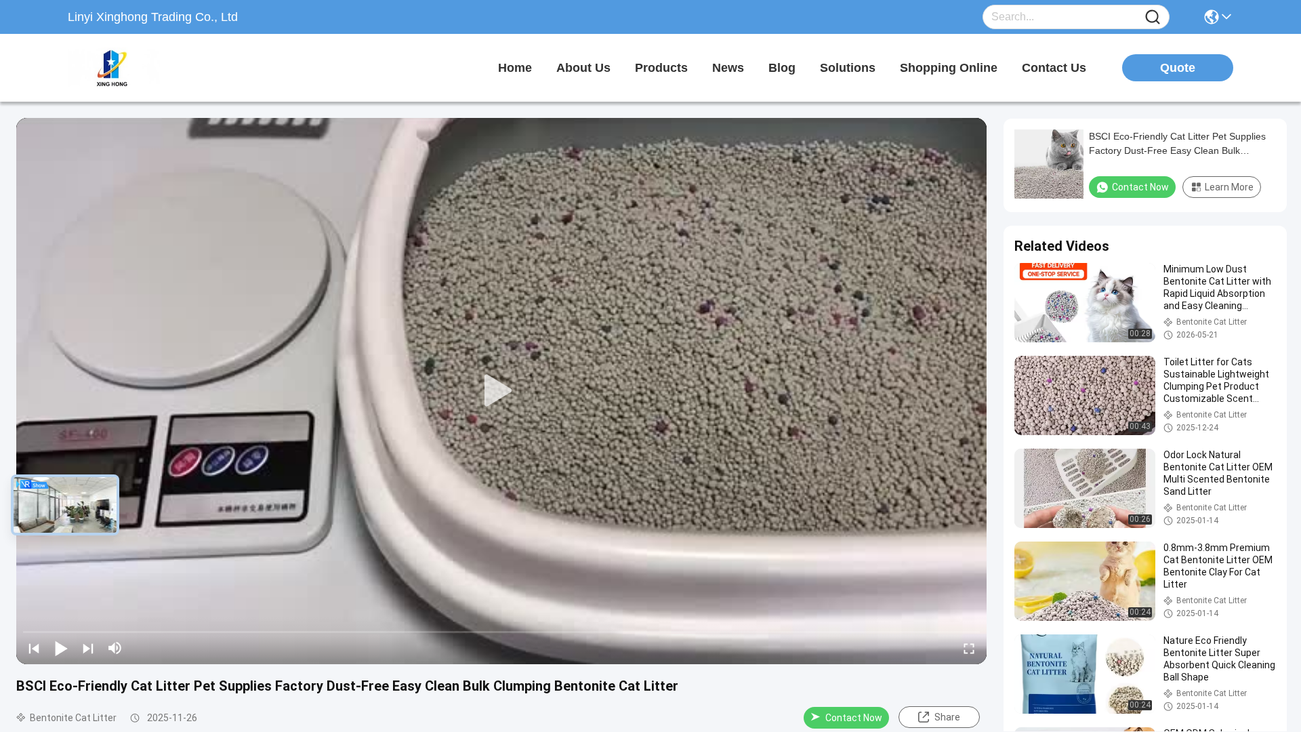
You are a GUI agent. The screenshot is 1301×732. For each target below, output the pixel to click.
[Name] (1152, 17)
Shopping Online (948, 68)
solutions (847, 68)
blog (782, 68)
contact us (1054, 68)
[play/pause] (61, 648)
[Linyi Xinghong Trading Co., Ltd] (142, 67)
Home (515, 68)
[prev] (33, 648)
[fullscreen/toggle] (969, 648)
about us (583, 68)
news (728, 68)
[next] (88, 648)
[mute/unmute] (115, 648)
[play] (501, 391)
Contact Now (853, 717)
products (661, 68)
